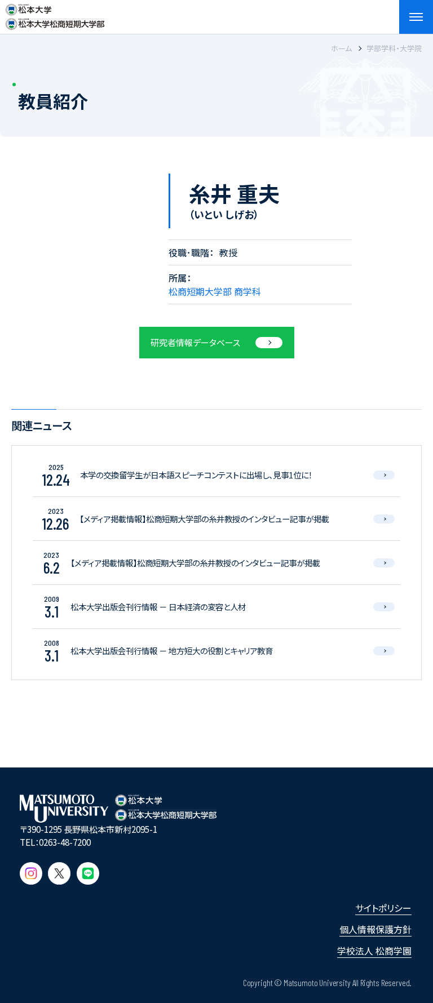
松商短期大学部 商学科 (215, 291)
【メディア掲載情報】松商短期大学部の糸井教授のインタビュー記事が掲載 (204, 519)
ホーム (341, 48)
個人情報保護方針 (375, 929)
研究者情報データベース (195, 342)
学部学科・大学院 (394, 48)
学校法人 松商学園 (374, 950)
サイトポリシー (383, 908)
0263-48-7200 (65, 842)
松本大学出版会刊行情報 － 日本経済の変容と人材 (158, 607)
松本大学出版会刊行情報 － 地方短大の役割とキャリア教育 (171, 650)
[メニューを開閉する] (416, 17)
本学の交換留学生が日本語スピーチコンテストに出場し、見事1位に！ (196, 475)
